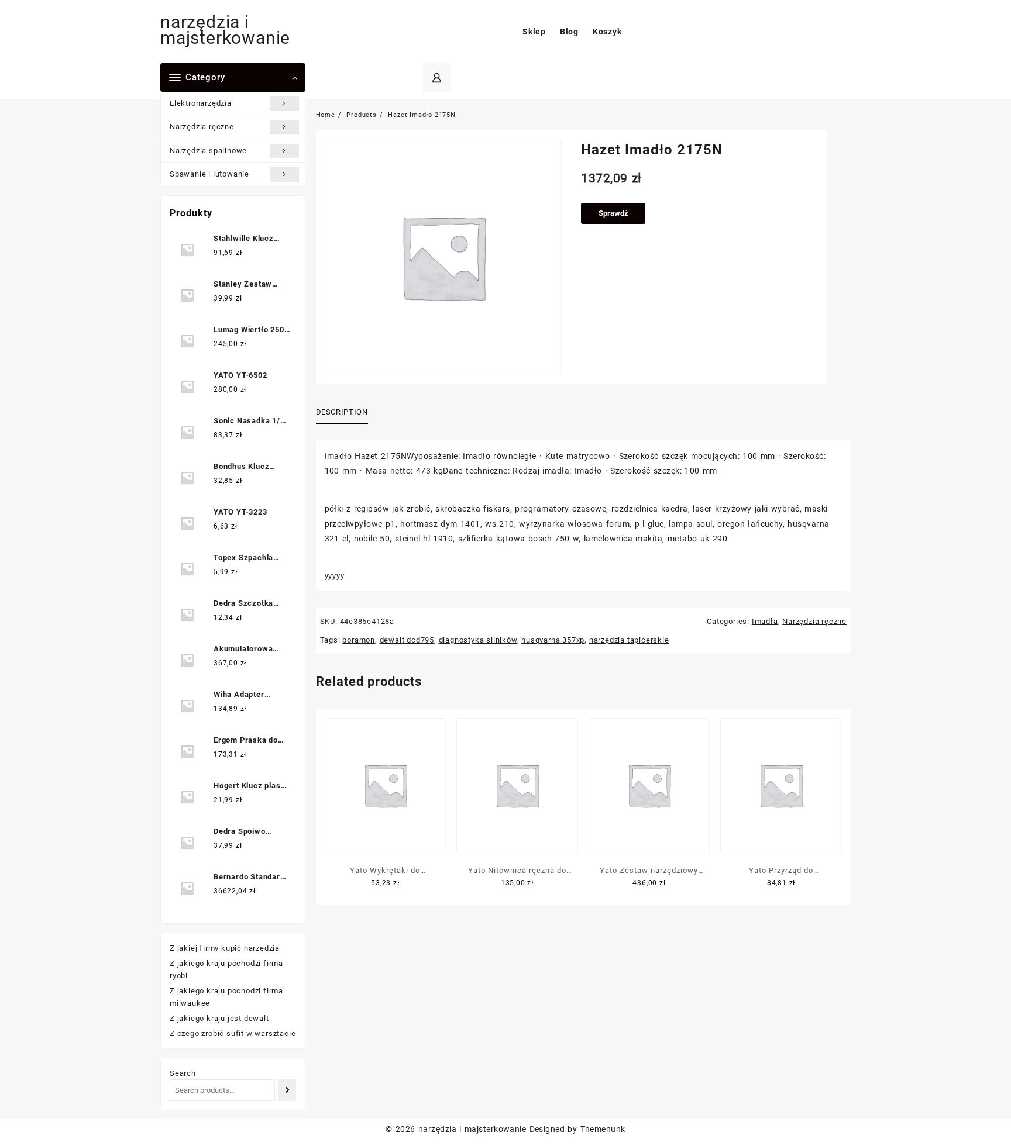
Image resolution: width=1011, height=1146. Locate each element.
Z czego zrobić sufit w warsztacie (232, 1033)
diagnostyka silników (478, 640)
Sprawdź (613, 213)
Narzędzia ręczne (202, 126)
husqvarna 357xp (552, 640)
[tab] (346, 412)
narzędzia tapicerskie (629, 640)
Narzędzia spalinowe (208, 150)
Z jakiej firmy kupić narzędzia (225, 948)
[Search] (286, 1090)
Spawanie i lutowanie (209, 174)
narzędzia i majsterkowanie (225, 30)
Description (342, 412)
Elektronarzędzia (201, 103)
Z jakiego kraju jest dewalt (219, 1018)
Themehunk (602, 1129)
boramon (358, 640)
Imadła (765, 621)
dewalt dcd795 (407, 640)
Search (183, 1073)
